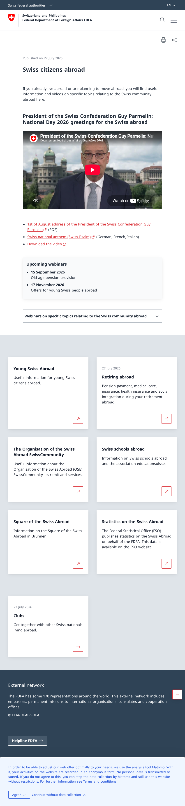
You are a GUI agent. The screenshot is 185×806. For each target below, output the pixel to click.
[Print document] (163, 40)
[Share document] (174, 40)
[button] (177, 694)
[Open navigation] (173, 20)
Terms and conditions (99, 781)
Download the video (44, 243)
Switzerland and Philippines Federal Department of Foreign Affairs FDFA (57, 17)
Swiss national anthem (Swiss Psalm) (59, 236)
